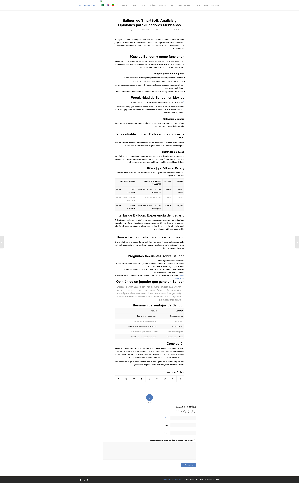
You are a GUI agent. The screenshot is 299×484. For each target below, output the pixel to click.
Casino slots (145, 30)
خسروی (132, 30)
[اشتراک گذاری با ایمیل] (118, 379)
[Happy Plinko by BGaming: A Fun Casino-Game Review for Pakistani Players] (297, 242)
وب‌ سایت (165, 432)
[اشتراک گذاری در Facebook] (180, 379)
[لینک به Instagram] (87, 480)
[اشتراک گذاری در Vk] (134, 379)
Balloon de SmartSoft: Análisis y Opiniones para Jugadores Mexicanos (149, 22)
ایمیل (166, 425)
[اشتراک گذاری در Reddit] (126, 379)
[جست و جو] (117, 5)
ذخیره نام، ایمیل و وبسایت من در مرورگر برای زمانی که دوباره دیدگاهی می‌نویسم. (171, 440)
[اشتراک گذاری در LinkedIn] (149, 379)
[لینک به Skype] (80, 480)
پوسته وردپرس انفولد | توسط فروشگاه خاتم (174, 479)
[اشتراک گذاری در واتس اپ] (165, 379)
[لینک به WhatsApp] (84, 480)
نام (166, 418)
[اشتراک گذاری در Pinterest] (157, 379)
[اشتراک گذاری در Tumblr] (142, 379)
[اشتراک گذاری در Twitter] (172, 379)
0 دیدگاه (154, 30)
